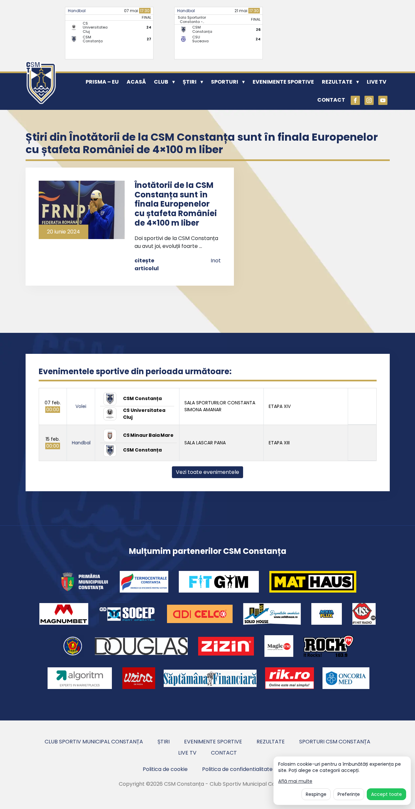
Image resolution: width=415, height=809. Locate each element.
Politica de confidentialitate (237, 769)
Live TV (376, 82)
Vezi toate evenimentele (207, 472)
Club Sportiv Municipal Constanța (94, 741)
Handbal (77, 10)
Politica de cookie (165, 769)
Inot (216, 260)
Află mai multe (295, 781)
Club (161, 82)
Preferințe (349, 794)
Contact (331, 100)
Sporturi (224, 82)
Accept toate (386, 794)
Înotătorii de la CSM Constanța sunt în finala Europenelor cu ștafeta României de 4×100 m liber (176, 204)
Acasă (136, 82)
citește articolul (147, 264)
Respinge (316, 794)
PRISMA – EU (102, 82)
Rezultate (337, 82)
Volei (80, 406)
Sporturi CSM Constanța (334, 741)
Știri (190, 82)
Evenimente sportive (283, 82)
